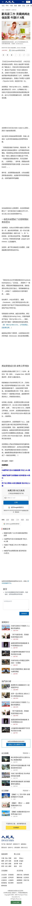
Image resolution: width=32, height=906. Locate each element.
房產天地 (19, 874)
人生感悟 (4, 877)
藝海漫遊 (4, 885)
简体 (23, 2)
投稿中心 (10, 847)
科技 (2, 863)
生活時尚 (26, 877)
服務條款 (23, 844)
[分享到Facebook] (3, 55)
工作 (17, 520)
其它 (20, 866)
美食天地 (26, 880)
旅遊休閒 (19, 883)
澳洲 (15, 866)
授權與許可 (16, 844)
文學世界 (11, 877)
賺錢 (12, 520)
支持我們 (16, 827)
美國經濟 (7, 10)
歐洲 (20, 863)
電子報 (3, 844)
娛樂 (9, 863)
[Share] (12, 630)
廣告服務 (17, 847)
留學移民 (26, 874)
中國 (11, 5)
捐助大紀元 (24, 847)
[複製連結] (15, 55)
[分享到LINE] (7, 55)
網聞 (9, 866)
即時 (7, 5)
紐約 (15, 858)
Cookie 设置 (16, 902)
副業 (7, 520)
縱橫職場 (19, 880)
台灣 (27, 5)
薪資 (27, 520)
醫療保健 (19, 877)
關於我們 (9, 844)
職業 (22, 520)
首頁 (3, 5)
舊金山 (21, 858)
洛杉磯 (16, 861)
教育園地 (4, 883)
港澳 (9, 861)
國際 (19, 5)
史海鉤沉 (4, 880)
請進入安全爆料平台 (16, 744)
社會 (6, 866)
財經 (6, 863)
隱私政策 (17, 512)
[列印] (20, 55)
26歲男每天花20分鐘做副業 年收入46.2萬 (16, 470)
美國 (15, 5)
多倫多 (21, 861)
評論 (23, 5)
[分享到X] (11, 55)
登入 (28, 1)
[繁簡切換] (28, 55)
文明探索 (11, 874)
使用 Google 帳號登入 (17, 507)
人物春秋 (11, 880)
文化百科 (4, 874)
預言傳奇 (11, 883)
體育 (2, 866)
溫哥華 (16, 863)
